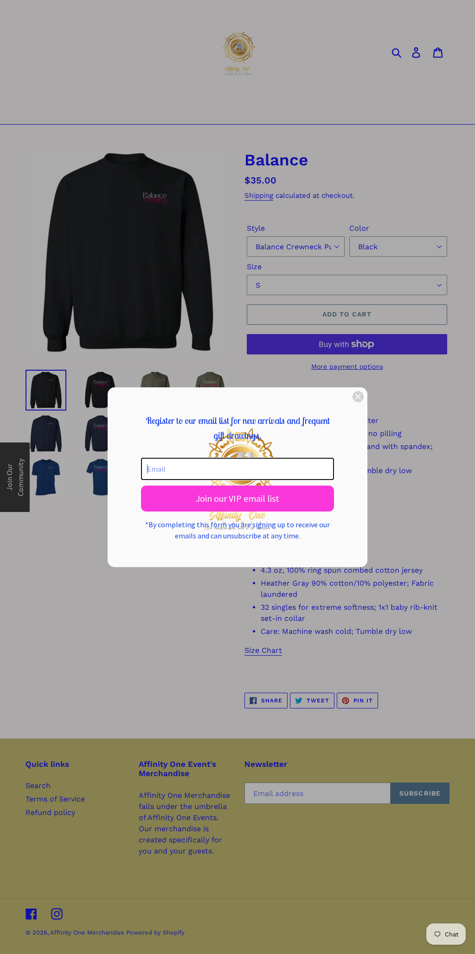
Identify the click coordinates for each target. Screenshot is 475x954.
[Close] (358, 396)
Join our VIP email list (237, 498)
